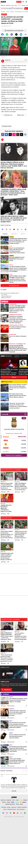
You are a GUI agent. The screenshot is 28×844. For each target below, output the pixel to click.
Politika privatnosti (11, 809)
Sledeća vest (20, 115)
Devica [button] (17, 774)
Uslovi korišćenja (21, 809)
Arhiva (4, 809)
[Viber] (2, 134)
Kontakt (9, 807)
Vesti (8, 11)
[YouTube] (17, 134)
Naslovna (3, 11)
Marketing (3, 807)
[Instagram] (14, 134)
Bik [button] (4, 774)
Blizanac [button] (8, 774)
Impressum (14, 807)
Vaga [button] (21, 774)
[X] (10, 134)
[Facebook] (6, 134)
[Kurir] (3, 2)
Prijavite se (7, 689)
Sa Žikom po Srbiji (6, 126)
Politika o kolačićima (22, 807)
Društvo (12, 11)
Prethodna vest (8, 115)
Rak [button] (12, 774)
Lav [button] (14, 774)
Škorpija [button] (25, 774)
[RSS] (22, 229)
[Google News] (25, 134)
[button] (2, 34)
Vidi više (14, 791)
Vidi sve (14, 377)
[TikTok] (21, 134)
